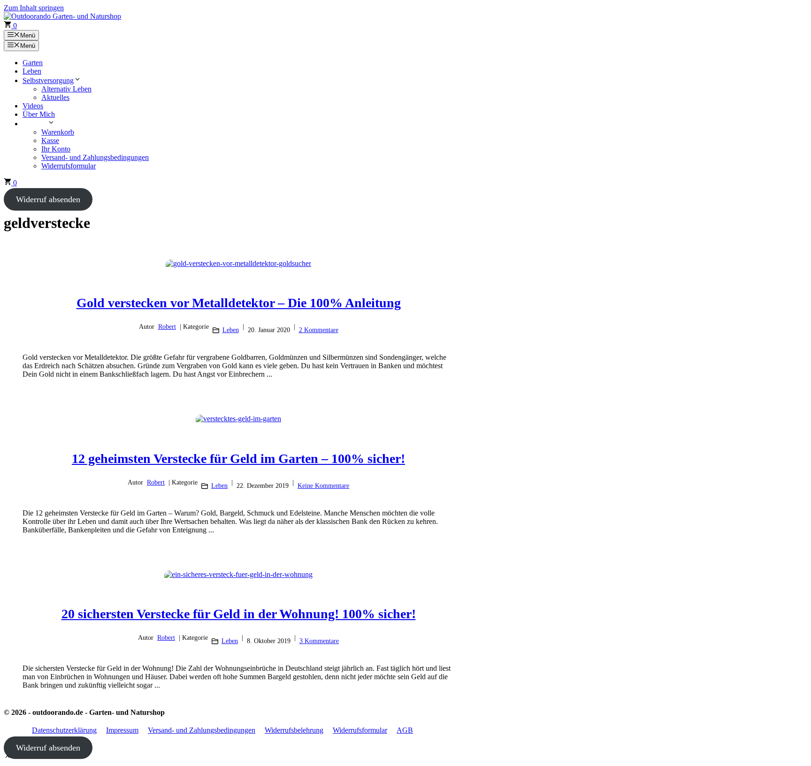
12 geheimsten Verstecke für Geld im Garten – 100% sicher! (238, 458)
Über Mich (39, 114)
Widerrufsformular (68, 166)
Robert (167, 326)
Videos (33, 106)
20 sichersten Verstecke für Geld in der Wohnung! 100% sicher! (238, 614)
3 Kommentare (319, 641)
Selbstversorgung (48, 80)
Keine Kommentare (323, 485)
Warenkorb (57, 132)
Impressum (122, 730)
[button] (7, 758)
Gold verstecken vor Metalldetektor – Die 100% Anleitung (239, 303)
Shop (39, 124)
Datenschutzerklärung (64, 730)
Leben (32, 71)
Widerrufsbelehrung (294, 730)
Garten (33, 63)
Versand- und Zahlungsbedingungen (95, 157)
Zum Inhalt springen (34, 8)
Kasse (50, 140)
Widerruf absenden (48, 199)
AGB (405, 730)
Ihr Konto (55, 149)
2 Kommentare (318, 330)
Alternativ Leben (66, 89)
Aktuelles (55, 97)
